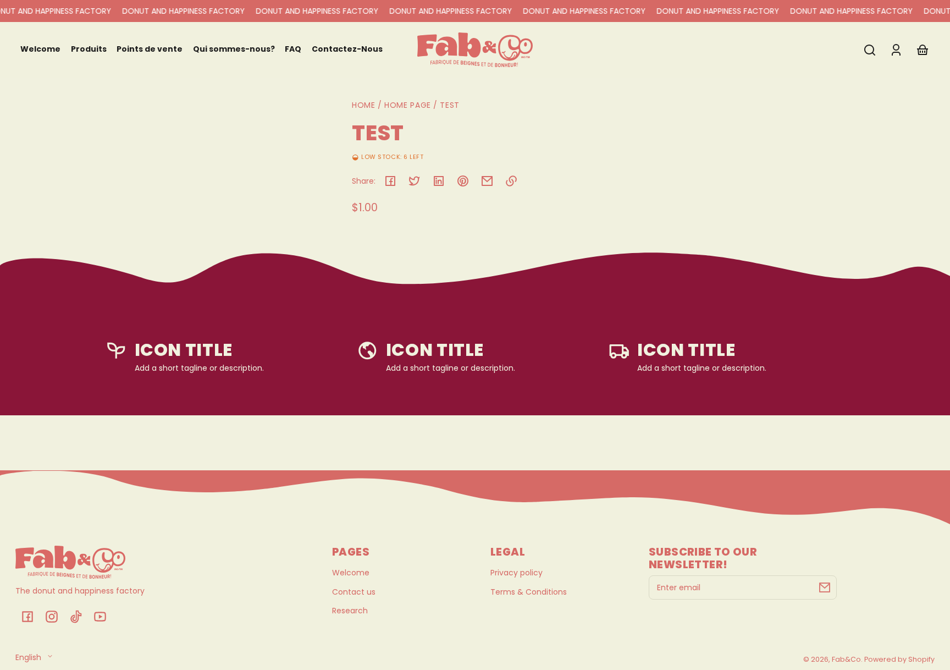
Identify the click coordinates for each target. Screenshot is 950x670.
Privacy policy (516, 572)
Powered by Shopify (899, 659)
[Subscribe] (825, 587)
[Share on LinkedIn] (439, 181)
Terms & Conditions (528, 591)
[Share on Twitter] (414, 181)
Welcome (350, 572)
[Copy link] (511, 181)
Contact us (353, 591)
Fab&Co (846, 659)
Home (363, 106)
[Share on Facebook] (390, 181)
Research (350, 610)
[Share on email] (487, 181)
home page (407, 105)
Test (450, 106)
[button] (870, 50)
